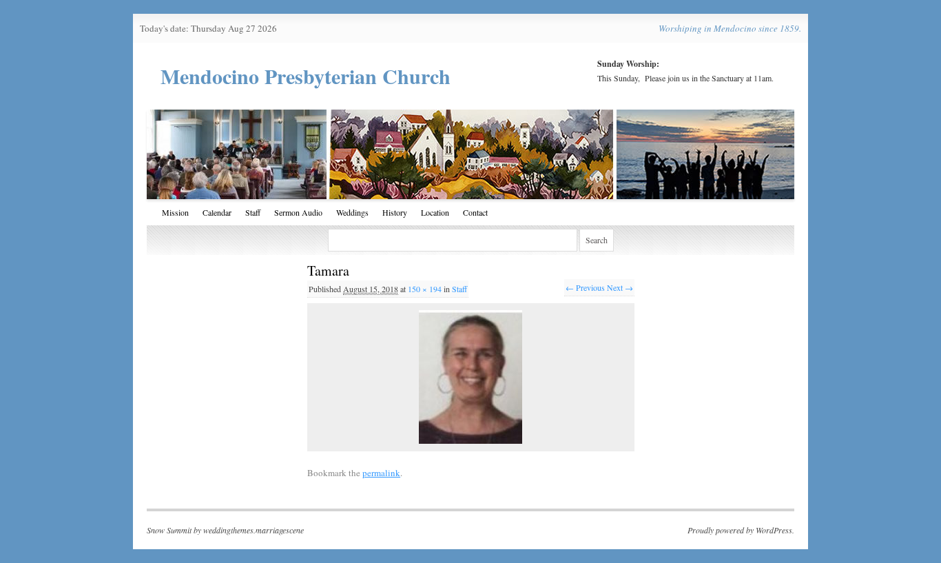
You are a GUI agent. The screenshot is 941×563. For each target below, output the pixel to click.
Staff (252, 212)
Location (435, 212)
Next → (620, 287)
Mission (175, 212)
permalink (381, 473)
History (394, 212)
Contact (475, 212)
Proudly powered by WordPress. (740, 529)
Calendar (217, 212)
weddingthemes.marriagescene (253, 529)
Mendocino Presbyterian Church (306, 76)
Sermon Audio (298, 212)
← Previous (585, 287)
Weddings (352, 212)
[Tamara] (470, 377)
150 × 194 (425, 288)
